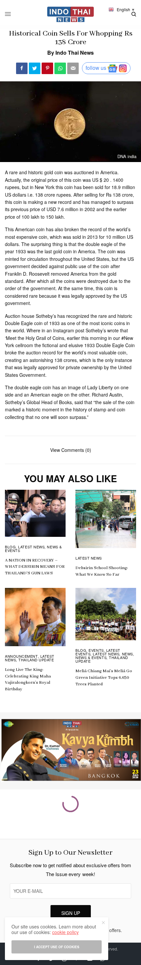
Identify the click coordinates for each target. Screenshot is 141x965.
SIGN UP (70, 913)
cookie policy (65, 932)
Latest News (31, 546)
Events (96, 650)
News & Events (91, 657)
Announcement (21, 656)
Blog (10, 546)
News (127, 653)
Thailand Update (36, 659)
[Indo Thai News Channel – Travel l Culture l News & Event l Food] (70, 14)
